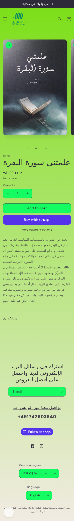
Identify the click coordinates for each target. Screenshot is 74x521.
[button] (5, 19)
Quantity (9, 185)
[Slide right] (46, 148)
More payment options (37, 229)
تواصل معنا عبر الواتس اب (37, 407)
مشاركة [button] (12, 318)
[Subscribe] (61, 392)
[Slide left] (27, 148)
